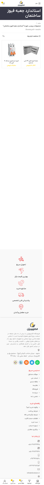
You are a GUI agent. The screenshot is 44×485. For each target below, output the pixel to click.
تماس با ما (34, 396)
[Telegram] (32, 362)
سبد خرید (34, 422)
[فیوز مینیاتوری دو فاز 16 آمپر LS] (11, 50)
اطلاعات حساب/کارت (31, 418)
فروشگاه (35, 389)
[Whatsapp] (37, 362)
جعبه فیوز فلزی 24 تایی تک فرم (31, 62)
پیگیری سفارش (33, 429)
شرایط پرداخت (33, 411)
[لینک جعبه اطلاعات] (21, 261)
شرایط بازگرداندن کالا (31, 415)
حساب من (34, 378)
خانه (39, 23)
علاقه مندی (34, 382)
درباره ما (35, 393)
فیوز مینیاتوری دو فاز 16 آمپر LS (11, 62)
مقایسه (35, 385)
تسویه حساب (33, 426)
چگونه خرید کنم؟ (32, 407)
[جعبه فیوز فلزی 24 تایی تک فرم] (31, 50)
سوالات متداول (33, 374)
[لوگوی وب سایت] (21, 3)
